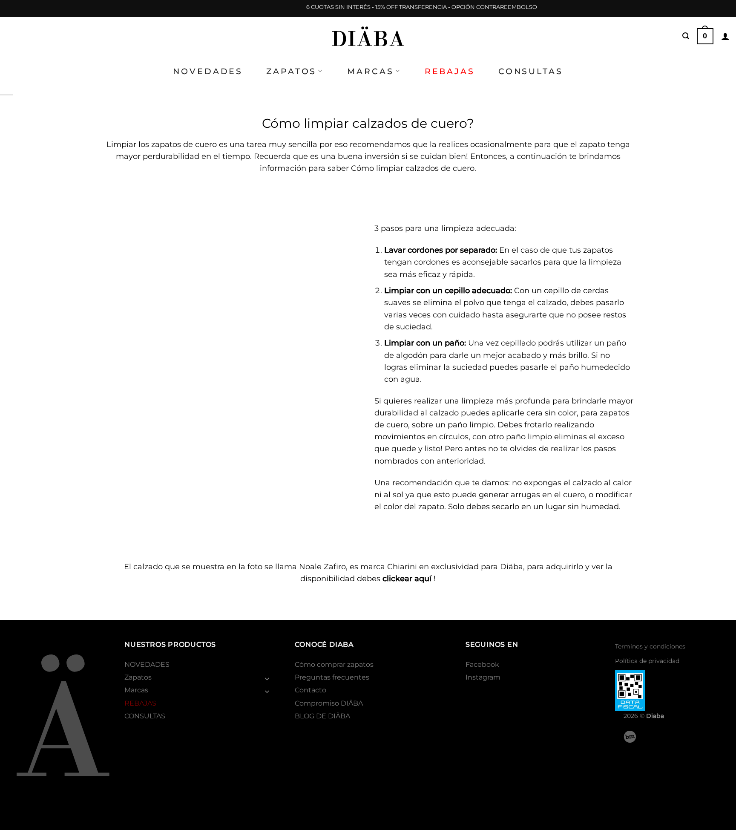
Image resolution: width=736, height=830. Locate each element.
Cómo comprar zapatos (334, 664)
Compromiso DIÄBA (329, 703)
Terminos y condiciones (650, 646)
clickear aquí (406, 578)
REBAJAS (450, 71)
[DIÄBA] (368, 36)
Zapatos (291, 71)
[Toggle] (267, 678)
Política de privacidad (647, 661)
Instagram (483, 677)
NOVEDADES (208, 71)
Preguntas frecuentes (332, 677)
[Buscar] (685, 36)
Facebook (482, 664)
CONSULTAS (530, 71)
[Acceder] (725, 36)
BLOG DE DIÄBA (322, 716)
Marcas (370, 71)
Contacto (310, 690)
